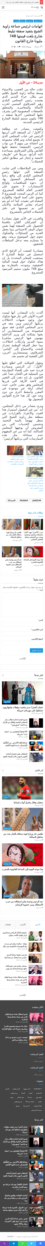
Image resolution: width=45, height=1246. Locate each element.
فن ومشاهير (18, 1101)
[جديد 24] (35, 7)
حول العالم (20, 1097)
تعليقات (8, 924)
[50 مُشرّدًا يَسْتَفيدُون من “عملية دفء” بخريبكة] (36, 735)
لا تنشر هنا (26, 1106)
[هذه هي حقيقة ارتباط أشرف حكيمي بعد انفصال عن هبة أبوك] (35, 958)
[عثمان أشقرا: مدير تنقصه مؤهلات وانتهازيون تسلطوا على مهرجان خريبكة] (36, 1130)
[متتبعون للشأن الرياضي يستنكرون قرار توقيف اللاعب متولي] (35, 936)
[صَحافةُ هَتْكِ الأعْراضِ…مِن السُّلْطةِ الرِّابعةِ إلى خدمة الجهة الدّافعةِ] (36, 746)
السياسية (29, 21)
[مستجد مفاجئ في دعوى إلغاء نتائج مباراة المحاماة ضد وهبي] (35, 969)
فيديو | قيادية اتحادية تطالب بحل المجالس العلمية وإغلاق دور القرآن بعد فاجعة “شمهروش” (15, 722)
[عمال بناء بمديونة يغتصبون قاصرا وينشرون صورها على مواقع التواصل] (36, 1029)
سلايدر (16, 21)
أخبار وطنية (29, 16)
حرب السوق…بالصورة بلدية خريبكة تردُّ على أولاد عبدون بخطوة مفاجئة (15, 1208)
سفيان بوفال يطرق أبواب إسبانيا (28, 802)
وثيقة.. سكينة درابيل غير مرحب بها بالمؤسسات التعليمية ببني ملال (15, 945)
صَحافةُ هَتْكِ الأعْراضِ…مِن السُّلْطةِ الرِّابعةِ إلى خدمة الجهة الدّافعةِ (15, 744)
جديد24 (22, 21)
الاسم (40, 620)
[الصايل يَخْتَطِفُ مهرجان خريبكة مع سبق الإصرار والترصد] (36, 1187)
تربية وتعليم (14, 1093)
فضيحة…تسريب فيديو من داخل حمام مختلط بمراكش (16, 1038)
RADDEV (10, 1236)
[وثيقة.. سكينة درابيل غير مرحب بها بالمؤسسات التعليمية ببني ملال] (35, 947)
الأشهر (37, 924)
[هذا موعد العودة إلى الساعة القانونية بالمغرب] (33, 551)
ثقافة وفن (39, 1097)
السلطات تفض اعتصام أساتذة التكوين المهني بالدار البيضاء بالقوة (15, 755)
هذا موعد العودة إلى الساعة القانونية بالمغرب (23, 2)
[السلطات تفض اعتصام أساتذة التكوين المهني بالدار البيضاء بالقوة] (36, 757)
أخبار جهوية (26, 1089)
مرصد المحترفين (36, 1110)
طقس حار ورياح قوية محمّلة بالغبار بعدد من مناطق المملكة (14, 534)
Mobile (23, 500)
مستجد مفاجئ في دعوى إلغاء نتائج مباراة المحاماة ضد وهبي (16, 967)
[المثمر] (22, 658)
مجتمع (18, 1106)
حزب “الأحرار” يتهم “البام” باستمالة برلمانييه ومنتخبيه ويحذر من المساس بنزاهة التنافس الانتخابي (33, 536)
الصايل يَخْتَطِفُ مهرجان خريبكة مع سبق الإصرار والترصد (15, 1185)
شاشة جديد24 (30, 1101)
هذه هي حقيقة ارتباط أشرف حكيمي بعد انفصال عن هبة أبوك (15, 956)
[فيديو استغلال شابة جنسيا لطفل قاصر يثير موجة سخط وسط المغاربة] (35, 980)
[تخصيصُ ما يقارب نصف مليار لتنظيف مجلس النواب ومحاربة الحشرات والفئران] (15, 450)
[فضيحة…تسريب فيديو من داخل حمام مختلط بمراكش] (36, 1040)
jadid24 (36, 500)
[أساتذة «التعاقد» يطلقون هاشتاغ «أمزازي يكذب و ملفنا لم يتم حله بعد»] (36, 1199)
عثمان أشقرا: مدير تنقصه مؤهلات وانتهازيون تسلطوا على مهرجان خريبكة (23, 709)
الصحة (30, 1093)
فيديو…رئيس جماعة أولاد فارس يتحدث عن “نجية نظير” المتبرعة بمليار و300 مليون (16, 1221)
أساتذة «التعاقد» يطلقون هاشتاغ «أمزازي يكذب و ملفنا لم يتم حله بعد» (16, 1198)
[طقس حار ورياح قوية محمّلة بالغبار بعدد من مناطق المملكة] (12, 524)
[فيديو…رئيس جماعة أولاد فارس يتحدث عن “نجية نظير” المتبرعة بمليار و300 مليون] (36, 1222)
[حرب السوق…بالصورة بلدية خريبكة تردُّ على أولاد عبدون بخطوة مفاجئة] (36, 1211)
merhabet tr (38, 1089)
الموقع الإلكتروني (37, 639)
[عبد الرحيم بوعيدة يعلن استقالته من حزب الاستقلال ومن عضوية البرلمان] (12, 551)
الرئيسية (38, 16)
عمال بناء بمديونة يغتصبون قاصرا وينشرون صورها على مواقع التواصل (15, 1027)
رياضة (12, 1097)
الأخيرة (23, 924)
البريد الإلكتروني (37, 630)
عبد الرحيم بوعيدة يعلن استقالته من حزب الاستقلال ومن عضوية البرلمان (13, 563)
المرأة (23, 1093)
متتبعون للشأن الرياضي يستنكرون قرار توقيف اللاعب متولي (15, 933)
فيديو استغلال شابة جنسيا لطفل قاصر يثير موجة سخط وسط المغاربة (15, 980)
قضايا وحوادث (37, 1106)
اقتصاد (7, 1089)
